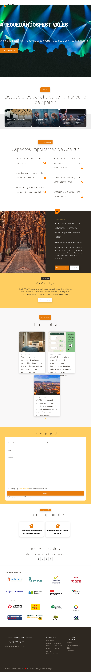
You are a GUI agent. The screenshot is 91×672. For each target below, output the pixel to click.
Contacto (49, 651)
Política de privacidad (53, 643)
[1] (45, 418)
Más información (9, 50)
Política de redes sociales (54, 646)
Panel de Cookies (52, 654)
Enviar (45, 493)
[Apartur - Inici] (13, 2)
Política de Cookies (52, 648)
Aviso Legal (50, 640)
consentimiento (24, 489)
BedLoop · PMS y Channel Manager (40, 669)
